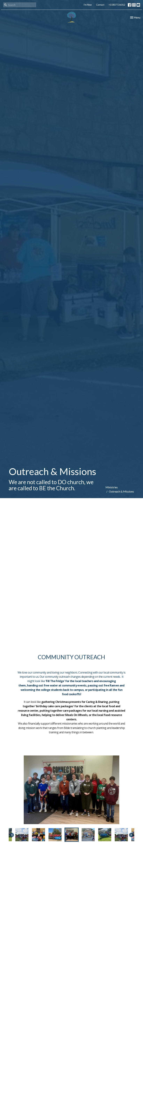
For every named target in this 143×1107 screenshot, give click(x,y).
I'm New (88, 4)
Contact (100, 4)
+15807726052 (117, 4)
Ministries (112, 487)
